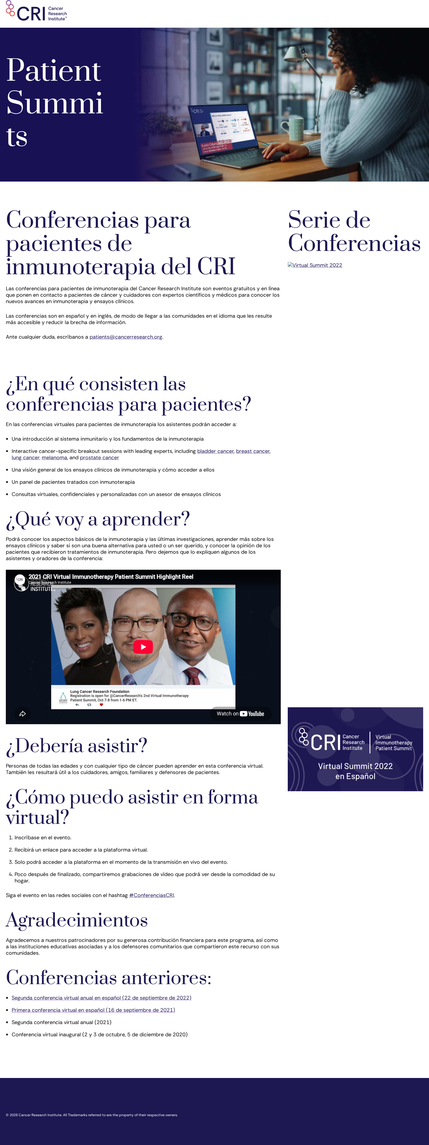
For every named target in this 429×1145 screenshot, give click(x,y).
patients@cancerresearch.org (126, 336)
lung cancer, (26, 457)
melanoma (54, 457)
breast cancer (253, 451)
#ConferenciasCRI (151, 895)
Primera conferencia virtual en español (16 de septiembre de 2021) (93, 1010)
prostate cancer (99, 457)
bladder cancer (215, 451)
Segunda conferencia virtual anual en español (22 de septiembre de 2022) (101, 997)
